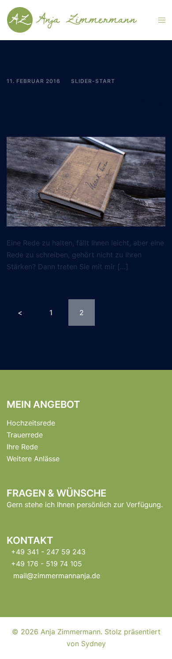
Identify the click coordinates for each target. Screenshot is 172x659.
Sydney (93, 643)
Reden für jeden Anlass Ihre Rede (86, 109)
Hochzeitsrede (31, 422)
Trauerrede (25, 434)
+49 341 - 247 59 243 (48, 551)
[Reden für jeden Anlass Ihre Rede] (86, 181)
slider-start (93, 81)
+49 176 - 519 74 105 (46, 563)
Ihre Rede (22, 446)
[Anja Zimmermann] (76, 19)
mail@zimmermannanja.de (56, 575)
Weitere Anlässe (33, 458)
